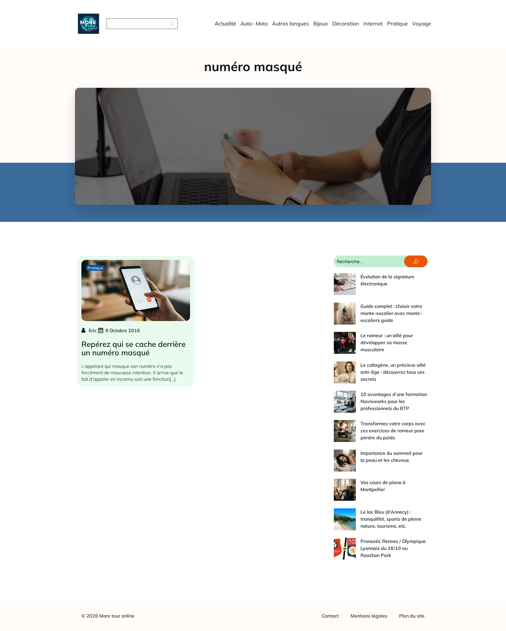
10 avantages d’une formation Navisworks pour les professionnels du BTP (393, 401)
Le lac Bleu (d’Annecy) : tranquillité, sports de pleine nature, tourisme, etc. (390, 519)
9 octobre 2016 (122, 330)
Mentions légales (369, 616)
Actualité (225, 23)
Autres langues (290, 23)
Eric (93, 330)
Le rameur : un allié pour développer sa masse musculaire (386, 342)
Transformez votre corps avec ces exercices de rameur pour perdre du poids (392, 430)
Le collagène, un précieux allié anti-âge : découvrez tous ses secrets (393, 372)
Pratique (397, 23)
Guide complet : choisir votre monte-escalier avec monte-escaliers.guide (391, 313)
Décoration (345, 23)
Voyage (421, 23)
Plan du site (412, 616)
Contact (330, 616)
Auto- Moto (254, 23)
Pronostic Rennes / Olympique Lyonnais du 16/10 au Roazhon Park (393, 548)
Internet (373, 23)
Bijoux (320, 23)
